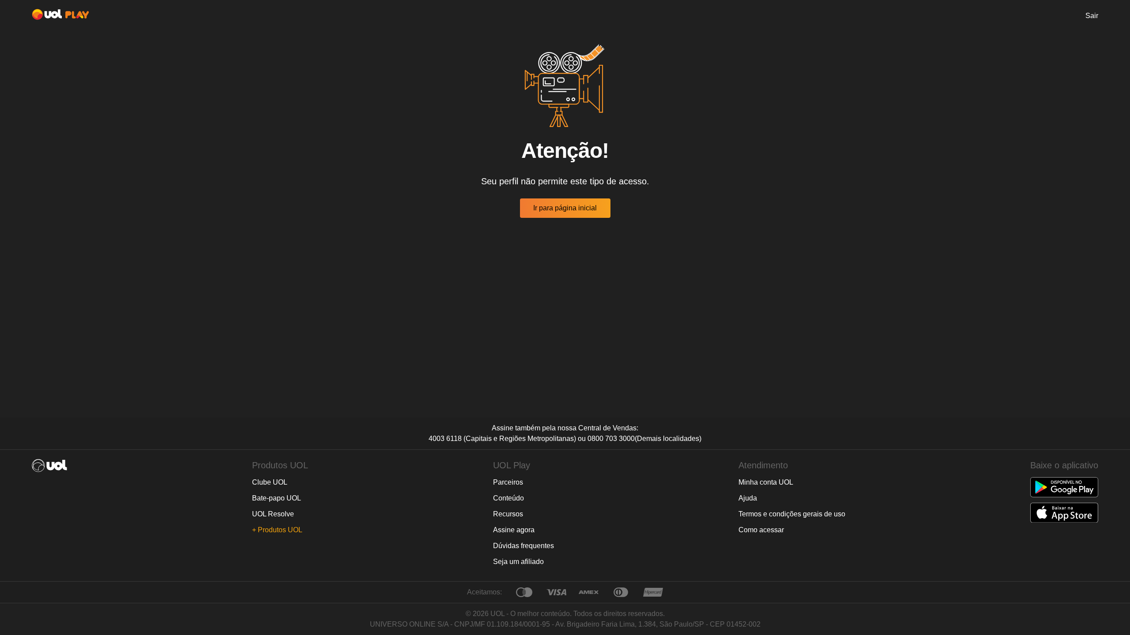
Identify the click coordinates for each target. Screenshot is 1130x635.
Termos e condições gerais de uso (791, 514)
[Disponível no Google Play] (1064, 487)
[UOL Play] (60, 16)
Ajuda (747, 498)
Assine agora (514, 530)
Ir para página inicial (565, 208)
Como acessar (761, 530)
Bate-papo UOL (276, 498)
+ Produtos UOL (277, 530)
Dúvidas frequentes (523, 545)
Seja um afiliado (518, 561)
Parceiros (508, 482)
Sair (1091, 15)
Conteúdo (508, 498)
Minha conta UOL (765, 482)
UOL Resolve (273, 514)
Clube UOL (269, 482)
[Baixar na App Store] (1064, 513)
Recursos (508, 514)
